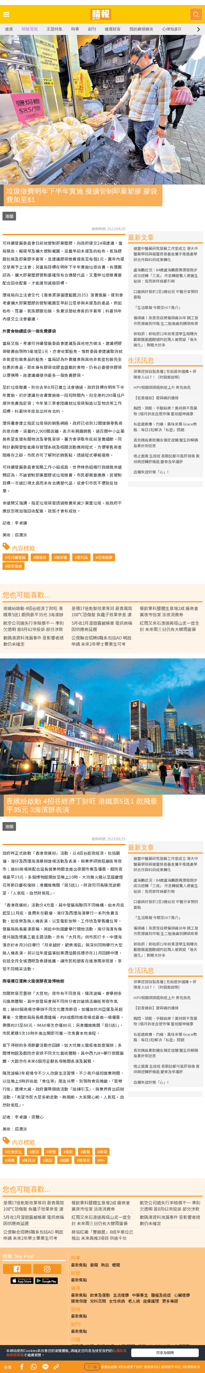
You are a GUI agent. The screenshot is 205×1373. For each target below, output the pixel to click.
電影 (69, 1151)
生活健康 (121, 1295)
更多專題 (170, 1301)
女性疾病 (117, 1301)
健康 (9, 29)
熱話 (105, 1265)
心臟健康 (182, 1295)
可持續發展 (16, 557)
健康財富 (113, 29)
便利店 (82, 557)
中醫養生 (140, 1295)
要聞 (94, 1265)
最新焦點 (79, 1265)
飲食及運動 (100, 1295)
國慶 (65, 1160)
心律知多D (171, 29)
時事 (75, 29)
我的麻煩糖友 (142, 29)
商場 (103, 1151)
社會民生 (14, 1151)
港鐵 (10, 1160)
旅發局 (84, 1160)
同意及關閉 (165, 1352)
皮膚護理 (151, 1301)
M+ (102, 1160)
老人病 (134, 1301)
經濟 (35, 1151)
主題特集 (54, 29)
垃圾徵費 (105, 557)
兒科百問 (98, 1301)
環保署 (61, 557)
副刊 (92, 29)
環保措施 (14, 566)
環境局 (40, 557)
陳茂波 (29, 1160)
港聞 (9, 216)
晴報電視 (30, 29)
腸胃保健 (79, 1301)
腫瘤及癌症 (161, 1295)
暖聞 (116, 1265)
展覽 (86, 1151)
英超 (48, 1160)
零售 (52, 1151)
